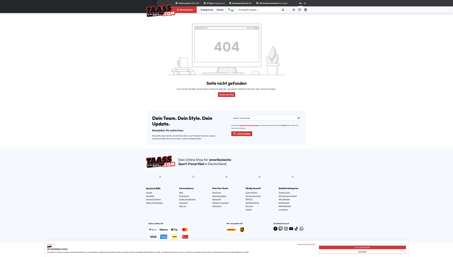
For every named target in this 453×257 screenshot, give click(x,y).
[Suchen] (283, 9)
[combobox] (258, 9)
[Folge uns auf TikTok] (296, 229)
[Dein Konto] (294, 9)
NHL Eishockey (284, 199)
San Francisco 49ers (253, 196)
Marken (220, 10)
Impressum (183, 203)
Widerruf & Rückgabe (154, 203)
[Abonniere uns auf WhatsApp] (302, 229)
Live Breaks (283, 209)
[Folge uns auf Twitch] (281, 229)
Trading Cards (207, 10)
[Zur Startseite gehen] (160, 11)
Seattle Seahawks (252, 203)
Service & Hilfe (153, 188)
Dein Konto (216, 192)
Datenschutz (184, 196)
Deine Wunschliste (219, 196)
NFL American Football (288, 196)
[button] (51, 244)
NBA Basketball (285, 206)
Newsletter (150, 196)
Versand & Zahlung (153, 199)
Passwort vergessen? (220, 203)
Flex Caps (249, 206)
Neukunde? (216, 199)
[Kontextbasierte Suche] (230, 10)
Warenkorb (216, 206)
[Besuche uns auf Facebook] (275, 229)
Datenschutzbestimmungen (306, 244)
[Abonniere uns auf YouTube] (291, 229)
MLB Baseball (284, 203)
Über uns (182, 206)
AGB (283, 125)
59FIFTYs (249, 199)
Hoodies (249, 209)
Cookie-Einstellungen (187, 199)
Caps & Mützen (251, 192)
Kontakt (149, 192)
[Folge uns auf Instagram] (286, 229)
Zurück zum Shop (226, 94)
